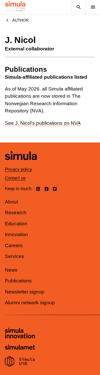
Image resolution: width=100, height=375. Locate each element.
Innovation (16, 234)
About (11, 201)
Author (20, 20)
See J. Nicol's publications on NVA (43, 123)
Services (14, 256)
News (11, 270)
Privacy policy (18, 169)
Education (16, 223)
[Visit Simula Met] (20, 348)
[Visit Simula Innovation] (20, 334)
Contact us (15, 178)
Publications (18, 280)
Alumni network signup (30, 302)
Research (15, 212)
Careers (14, 245)
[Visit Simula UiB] (20, 362)
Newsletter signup (24, 291)
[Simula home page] (21, 163)
